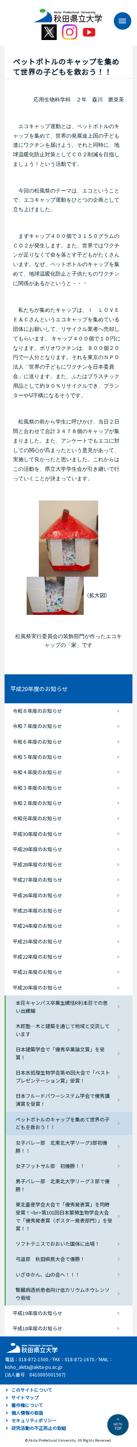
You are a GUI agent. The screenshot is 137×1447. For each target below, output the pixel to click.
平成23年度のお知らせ (37, 941)
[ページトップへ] (118, 1425)
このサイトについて (32, 1389)
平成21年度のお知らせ (37, 971)
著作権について (27, 1405)
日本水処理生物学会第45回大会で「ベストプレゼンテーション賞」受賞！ (63, 1076)
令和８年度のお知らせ (37, 710)
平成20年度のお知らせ (39, 689)
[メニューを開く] (119, 21)
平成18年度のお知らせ (37, 1328)
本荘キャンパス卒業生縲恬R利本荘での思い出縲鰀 (62, 1006)
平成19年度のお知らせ (37, 1313)
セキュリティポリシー (34, 1420)
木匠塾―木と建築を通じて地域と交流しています (63, 1030)
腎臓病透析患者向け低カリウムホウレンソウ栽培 (63, 1293)
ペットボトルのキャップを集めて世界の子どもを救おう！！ (63, 1123)
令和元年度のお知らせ (37, 818)
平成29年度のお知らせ (37, 849)
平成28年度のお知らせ (37, 864)
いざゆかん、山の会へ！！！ (48, 1274)
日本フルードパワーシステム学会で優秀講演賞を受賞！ (63, 1099)
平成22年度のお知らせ (37, 956)
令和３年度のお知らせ (37, 787)
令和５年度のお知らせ (37, 756)
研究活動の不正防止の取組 (38, 1428)
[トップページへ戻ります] (67, 13)
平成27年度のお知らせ (37, 879)
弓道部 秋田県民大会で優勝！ (50, 1259)
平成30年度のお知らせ (37, 833)
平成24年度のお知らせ (37, 925)
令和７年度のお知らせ (37, 726)
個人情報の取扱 (27, 1412)
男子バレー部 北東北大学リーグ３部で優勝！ (63, 1185)
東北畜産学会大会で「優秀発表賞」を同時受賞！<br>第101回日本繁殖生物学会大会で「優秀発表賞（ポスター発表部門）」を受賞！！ (64, 1216)
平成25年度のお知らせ (37, 910)
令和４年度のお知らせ (37, 772)
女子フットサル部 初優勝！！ (50, 1165)
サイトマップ (25, 1397)
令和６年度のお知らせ (37, 741)
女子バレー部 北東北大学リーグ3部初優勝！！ (61, 1146)
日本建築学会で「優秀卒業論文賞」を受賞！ (60, 1053)
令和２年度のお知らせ (37, 803)
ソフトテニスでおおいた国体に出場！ (58, 1243)
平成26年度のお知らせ (37, 895)
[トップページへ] (30, 1347)
